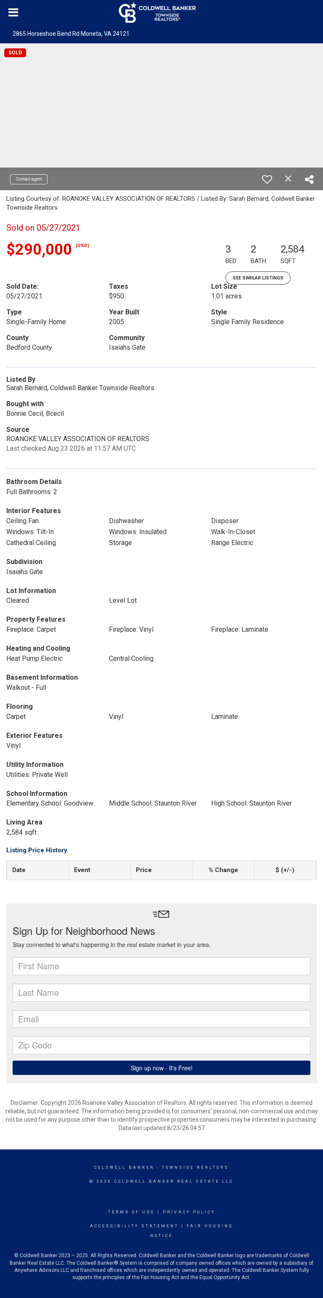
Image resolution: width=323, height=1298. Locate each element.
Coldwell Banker (124, 1167)
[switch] (267, 179)
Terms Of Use (131, 1212)
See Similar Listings (258, 278)
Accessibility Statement (134, 1226)
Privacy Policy (189, 1212)
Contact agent (29, 179)
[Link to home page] (161, 12)
